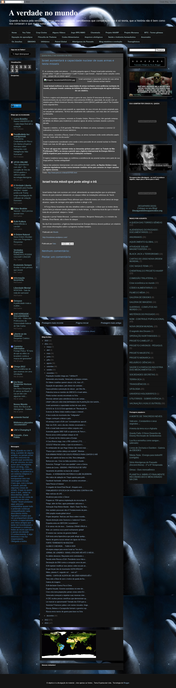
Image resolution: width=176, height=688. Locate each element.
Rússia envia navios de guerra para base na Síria (64, 612)
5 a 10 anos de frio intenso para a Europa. (61, 438)
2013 (47, 623)
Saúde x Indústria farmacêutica (122, 37)
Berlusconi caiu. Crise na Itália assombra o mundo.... (66, 461)
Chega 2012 (19, 367)
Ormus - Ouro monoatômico (142, 470)
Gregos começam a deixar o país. (58, 418)
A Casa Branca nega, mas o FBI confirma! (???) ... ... (66, 441)
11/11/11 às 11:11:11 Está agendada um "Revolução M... (67, 409)
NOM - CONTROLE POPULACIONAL (146, 319)
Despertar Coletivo (21, 338)
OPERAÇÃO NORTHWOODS (143, 336)
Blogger (126, 683)
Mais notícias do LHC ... (55, 494)
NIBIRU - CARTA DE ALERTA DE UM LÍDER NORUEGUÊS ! (69, 576)
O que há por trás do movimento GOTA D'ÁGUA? (64, 569)
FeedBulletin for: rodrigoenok (22, 135)
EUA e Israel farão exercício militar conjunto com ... (65, 428)
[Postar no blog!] (65, 244)
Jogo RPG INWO (78, 33)
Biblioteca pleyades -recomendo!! (23, 423)
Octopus (18, 301)
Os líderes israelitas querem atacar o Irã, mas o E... (65, 382)
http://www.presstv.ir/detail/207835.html (62, 173)
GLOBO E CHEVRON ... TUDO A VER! (61, 546)
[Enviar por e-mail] (62, 244)
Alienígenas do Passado (83, 42)
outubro (50, 370)
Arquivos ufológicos (94, 37)
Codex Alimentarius (70, 37)
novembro (51, 373)
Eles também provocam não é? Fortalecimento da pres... (67, 510)
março (49, 347)
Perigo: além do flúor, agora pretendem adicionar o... (65, 504)
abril (48, 350)
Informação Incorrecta (19, 279)
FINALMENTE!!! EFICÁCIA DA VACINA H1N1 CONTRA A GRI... (70, 490)
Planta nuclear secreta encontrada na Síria (62, 396)
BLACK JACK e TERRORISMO (144, 254)
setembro (50, 366)
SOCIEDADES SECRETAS (142, 375)
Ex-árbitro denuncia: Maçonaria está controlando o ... (66, 556)
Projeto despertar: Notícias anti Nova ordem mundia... (66, 517)
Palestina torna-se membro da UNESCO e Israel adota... (67, 392)
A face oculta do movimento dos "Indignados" (63, 415)
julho (49, 360)
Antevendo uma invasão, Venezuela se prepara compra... (67, 379)
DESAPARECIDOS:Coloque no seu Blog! (147, 207)
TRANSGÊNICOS (137, 384)
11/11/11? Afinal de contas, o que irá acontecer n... (65, 445)
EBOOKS (31, 42)
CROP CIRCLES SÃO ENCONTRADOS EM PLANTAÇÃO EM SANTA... (73, 402)
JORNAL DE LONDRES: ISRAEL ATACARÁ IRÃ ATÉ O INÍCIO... (70, 553)
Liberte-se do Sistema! (20, 335)
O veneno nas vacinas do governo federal (61, 533)
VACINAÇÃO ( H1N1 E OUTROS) (145, 403)
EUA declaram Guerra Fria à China (59, 585)
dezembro (51, 616)
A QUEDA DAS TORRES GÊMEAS (145, 222)
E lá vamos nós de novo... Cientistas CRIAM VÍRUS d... (67, 526)
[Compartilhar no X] (67, 244)
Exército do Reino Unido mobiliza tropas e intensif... (65, 412)
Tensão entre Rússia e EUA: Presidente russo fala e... (66, 559)
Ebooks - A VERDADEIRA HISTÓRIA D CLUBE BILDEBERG (69, 474)
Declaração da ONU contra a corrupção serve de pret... (66, 562)
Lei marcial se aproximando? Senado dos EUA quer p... (66, 602)
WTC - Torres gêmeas (153, 33)
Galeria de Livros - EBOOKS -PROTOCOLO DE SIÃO (66, 467)
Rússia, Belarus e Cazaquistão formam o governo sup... (67, 608)
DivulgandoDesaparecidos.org (147, 211)
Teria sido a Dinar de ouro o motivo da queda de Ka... (66, 579)
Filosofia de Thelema (47, 37)
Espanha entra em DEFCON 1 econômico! (62, 523)
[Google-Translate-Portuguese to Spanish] (162, 62)
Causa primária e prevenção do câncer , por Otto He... (66, 389)
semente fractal (21, 417)
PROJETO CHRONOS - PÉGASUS (145, 345)
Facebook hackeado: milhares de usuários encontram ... (67, 481)
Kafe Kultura (20, 221)
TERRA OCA (135, 379)
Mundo (55, 232)
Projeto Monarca (131, 33)
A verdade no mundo (43, 12)
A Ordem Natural (22, 234)
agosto (49, 363)
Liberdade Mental (22, 288)
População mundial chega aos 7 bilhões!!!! (62, 376)
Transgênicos (134, 42)
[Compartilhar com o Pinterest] (72, 244)
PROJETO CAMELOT (139, 341)
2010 (47, 341)
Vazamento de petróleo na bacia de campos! (62, 471)
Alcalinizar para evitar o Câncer (57, 497)
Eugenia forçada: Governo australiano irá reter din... (65, 589)
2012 (47, 620)
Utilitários (45, 42)
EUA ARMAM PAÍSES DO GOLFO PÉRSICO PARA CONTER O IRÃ (72, 454)
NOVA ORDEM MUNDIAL (141, 326)
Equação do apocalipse (22, 37)
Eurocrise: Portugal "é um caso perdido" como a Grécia (66, 464)
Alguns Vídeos (58, 33)
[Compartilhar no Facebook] (70, 244)
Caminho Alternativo (19, 347)
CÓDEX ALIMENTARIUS (141, 288)
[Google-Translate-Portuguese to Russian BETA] (158, 62)
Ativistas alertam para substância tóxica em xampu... (66, 399)
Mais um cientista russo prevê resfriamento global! (65, 530)
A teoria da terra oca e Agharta (143, 428)
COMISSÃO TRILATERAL (141, 278)
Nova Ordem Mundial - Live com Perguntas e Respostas (23, 239)
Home (14, 33)
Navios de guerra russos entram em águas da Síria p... (66, 540)
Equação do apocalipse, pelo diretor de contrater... (64, 386)
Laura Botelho (21, 119)
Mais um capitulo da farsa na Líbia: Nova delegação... (66, 458)
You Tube (26, 33)
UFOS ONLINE (21, 162)
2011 (47, 344)
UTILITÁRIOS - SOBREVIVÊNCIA (145, 399)
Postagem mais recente (52, 323)
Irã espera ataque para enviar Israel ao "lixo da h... (65, 549)
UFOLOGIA (134, 389)
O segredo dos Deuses (139, 331)
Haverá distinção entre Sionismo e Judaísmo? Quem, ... (67, 520)
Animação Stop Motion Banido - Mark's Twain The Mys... (67, 507)
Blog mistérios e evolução (110, 42)
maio (49, 353)
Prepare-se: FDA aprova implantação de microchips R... (67, 500)
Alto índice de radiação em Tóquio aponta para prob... (66, 477)
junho (49, 357)
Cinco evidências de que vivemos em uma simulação (23, 371)
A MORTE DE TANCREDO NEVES (145, 416)
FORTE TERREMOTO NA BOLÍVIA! (59, 543)
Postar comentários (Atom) (85, 331)
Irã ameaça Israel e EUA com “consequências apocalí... (67, 422)
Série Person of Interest (55, 484)
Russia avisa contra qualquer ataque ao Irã (62, 435)
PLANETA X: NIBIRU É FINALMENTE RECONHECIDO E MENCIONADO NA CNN (147, 477)
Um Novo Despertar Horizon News (23, 384)
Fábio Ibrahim (20, 208)
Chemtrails (95, 33)
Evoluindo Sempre (23, 265)
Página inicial (82, 323)
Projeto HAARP (112, 33)
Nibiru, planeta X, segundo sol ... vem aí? (61, 572)
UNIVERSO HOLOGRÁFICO (142, 394)
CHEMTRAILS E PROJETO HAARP (146, 271)
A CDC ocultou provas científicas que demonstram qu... (67, 598)
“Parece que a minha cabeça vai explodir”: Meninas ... (66, 451)
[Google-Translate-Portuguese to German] (141, 62)
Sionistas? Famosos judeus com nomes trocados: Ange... (67, 605)
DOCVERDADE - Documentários (22, 315)
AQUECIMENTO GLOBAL (141, 242)
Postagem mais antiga (111, 323)
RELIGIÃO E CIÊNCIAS (140, 362)
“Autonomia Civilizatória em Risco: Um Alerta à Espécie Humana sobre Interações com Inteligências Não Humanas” (23, 146)
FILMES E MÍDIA (137, 292)
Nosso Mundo (20, 404)
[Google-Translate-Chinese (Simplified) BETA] (133, 62)
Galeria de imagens (53, 582)
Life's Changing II (22, 430)
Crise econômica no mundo (142, 283)
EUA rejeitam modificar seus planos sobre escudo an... (66, 566)
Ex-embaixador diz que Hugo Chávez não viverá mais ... (67, 448)
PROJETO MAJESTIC (139, 353)
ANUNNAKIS (135, 237)
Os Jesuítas (17, 42)
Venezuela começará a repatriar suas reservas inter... (66, 595)
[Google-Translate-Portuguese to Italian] (145, 62)
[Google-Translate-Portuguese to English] (153, 62)
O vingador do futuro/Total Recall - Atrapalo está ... (65, 487)
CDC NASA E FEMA (139, 266)
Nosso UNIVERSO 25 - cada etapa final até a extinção (23, 124)
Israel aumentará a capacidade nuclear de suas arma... (66, 405)
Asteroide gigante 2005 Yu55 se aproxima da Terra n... (66, 432)
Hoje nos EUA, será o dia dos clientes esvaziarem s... (66, 425)
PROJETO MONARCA (139, 358)
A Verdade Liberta (22, 185)
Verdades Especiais (18, 251)
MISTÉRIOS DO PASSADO (142, 314)
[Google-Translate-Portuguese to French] (137, 62)
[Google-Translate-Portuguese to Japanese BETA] (149, 62)
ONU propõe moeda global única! (58, 513)
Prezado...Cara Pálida (21, 436)
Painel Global (61, 42)
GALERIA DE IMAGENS (140, 302)
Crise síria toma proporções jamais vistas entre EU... (66, 592)
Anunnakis (146, 37)
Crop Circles (41, 33)
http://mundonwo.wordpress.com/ (55, 237)
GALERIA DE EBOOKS (140, 297)
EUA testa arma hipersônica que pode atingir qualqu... (66, 536)
